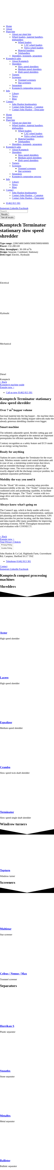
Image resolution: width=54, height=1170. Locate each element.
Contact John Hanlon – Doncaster (28, 109)
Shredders (16, 64)
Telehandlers (24, 53)
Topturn (5, 870)
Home (9, 26)
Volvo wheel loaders (33, 47)
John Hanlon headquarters (24, 104)
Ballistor (5, 1160)
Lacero (4, 677)
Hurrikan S (7, 1026)
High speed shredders (28, 72)
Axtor (3, 632)
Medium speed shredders (30, 69)
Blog (14, 99)
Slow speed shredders (28, 66)
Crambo (5, 767)
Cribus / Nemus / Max (13, 973)
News (15, 96)
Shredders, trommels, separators (27, 56)
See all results (7, 217)
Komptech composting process (26, 88)
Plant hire (10, 31)
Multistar (5, 928)
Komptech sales (13, 58)
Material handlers (26, 50)
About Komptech (20, 61)
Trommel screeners (27, 80)
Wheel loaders (25, 42)
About (9, 29)
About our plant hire (21, 34)
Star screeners (24, 82)
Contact (9, 101)
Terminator (7, 812)
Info (8, 91)
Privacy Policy (6, 545)
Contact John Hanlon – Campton (27, 107)
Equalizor (6, 722)
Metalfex (5, 1115)
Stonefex (5, 1070)
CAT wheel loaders (33, 45)
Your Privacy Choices (10, 542)
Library (15, 93)
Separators (17, 85)
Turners (15, 74)
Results (4, 214)
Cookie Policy (6, 548)
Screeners (16, 77)
